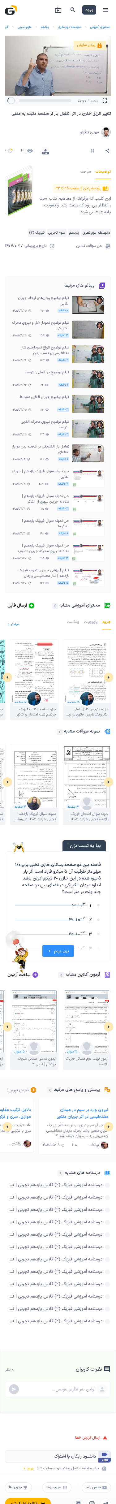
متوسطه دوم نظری (69, 27)
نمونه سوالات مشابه (82, 731)
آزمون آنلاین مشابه (83, 974)
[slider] (17, 100)
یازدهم (45, 27)
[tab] (103, 171)
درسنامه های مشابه (82, 1172)
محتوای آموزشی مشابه (79, 605)
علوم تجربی (25, 27)
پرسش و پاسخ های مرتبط (77, 1090)
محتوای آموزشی (100, 27)
